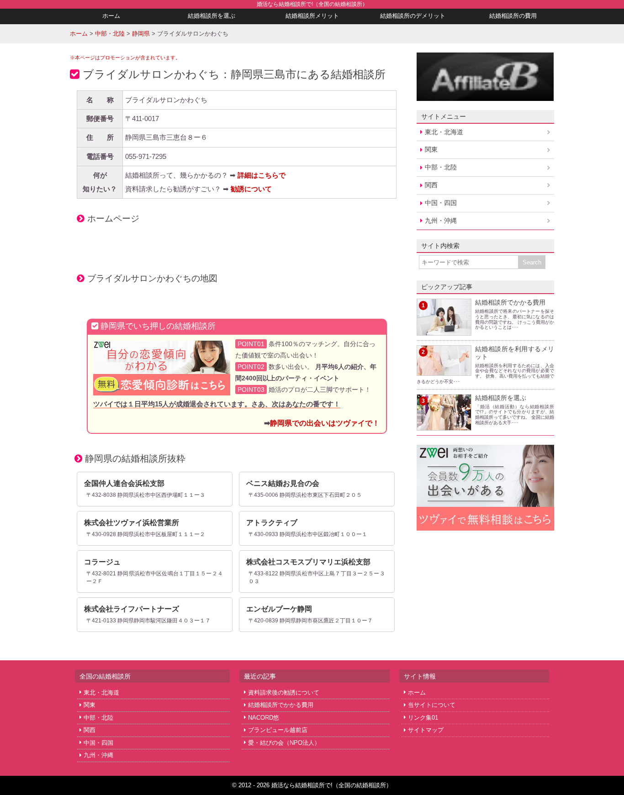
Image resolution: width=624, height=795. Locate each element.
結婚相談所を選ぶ (211, 15)
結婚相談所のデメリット (412, 15)
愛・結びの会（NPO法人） (284, 742)
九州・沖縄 (441, 220)
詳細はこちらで (262, 175)
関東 (431, 149)
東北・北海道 (444, 132)
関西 (431, 185)
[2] (444, 370)
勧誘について (251, 189)
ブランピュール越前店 (277, 730)
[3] (444, 425)
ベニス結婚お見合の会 (282, 483)
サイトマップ (426, 730)
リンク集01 (423, 717)
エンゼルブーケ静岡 (279, 609)
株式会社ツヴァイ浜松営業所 (131, 522)
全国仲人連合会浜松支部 (124, 483)
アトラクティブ (271, 522)
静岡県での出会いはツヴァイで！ (325, 423)
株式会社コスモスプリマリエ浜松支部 (308, 562)
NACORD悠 (263, 717)
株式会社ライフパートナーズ (131, 609)
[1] (444, 330)
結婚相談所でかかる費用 (510, 302)
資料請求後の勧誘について (283, 692)
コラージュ (102, 562)
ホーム (111, 15)
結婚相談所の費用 (513, 15)
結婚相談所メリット (312, 15)
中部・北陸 (441, 167)
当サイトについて (431, 704)
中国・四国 (441, 202)
